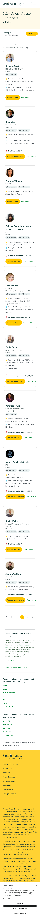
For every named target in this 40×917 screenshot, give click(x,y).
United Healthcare (9, 693)
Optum (5, 696)
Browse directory (9, 781)
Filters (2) (32, 33)
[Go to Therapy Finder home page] (9, 3)
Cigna (5, 689)
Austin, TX (6, 721)
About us (6, 773)
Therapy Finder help (10, 764)
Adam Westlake (13, 574)
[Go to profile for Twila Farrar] (20, 339)
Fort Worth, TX (8, 735)
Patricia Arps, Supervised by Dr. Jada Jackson (19, 228)
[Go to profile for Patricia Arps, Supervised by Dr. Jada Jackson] (20, 217)
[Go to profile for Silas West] (20, 113)
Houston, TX (7, 725)
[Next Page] (20, 621)
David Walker (12, 521)
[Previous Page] (6, 617)
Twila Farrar (11, 347)
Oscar (5, 703)
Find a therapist (9, 777)
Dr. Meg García (12, 66)
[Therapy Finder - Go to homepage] (19, 757)
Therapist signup (9, 794)
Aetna (5, 685)
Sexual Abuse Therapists (21, 743)
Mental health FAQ (10, 790)
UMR (4, 700)
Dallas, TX (6, 728)
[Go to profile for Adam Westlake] (20, 565)
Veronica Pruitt (12, 405)
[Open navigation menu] (34, 4)
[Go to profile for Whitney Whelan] (20, 172)
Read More (9, 660)
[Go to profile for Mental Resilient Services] (20, 453)
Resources (7, 785)
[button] (20, 77)
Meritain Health (8, 707)
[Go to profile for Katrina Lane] (20, 277)
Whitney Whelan (13, 181)
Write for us (7, 768)
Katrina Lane (11, 285)
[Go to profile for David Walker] (20, 512)
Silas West (10, 122)
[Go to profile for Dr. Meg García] (20, 57)
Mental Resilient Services (18, 462)
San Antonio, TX (9, 732)
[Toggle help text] (27, 47)
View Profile (25, 97)
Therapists (6, 743)
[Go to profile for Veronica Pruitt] (20, 397)
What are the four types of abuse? (18, 668)
